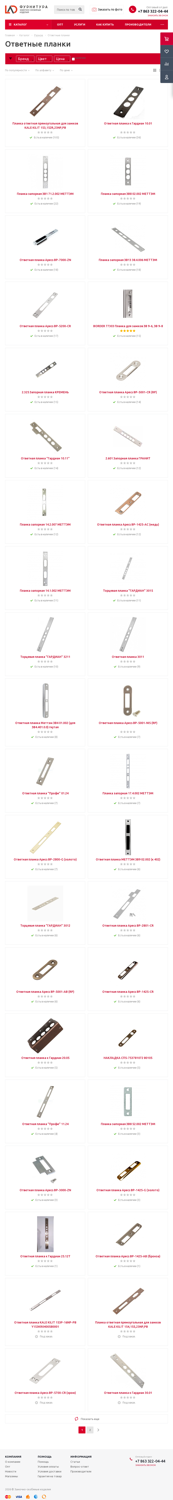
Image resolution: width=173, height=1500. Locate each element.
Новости (10, 1471)
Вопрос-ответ (79, 1466)
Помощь (45, 1456)
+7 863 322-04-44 (153, 11)
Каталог (20, 24)
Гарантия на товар (50, 1476)
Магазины (11, 1476)
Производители (138, 24)
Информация (81, 1456)
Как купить (105, 24)
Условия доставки (49, 1471)
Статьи (75, 1461)
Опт (60, 24)
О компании (12, 1461)
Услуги (79, 24)
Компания (13, 1456)
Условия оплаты (48, 1466)
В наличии (79, 57)
